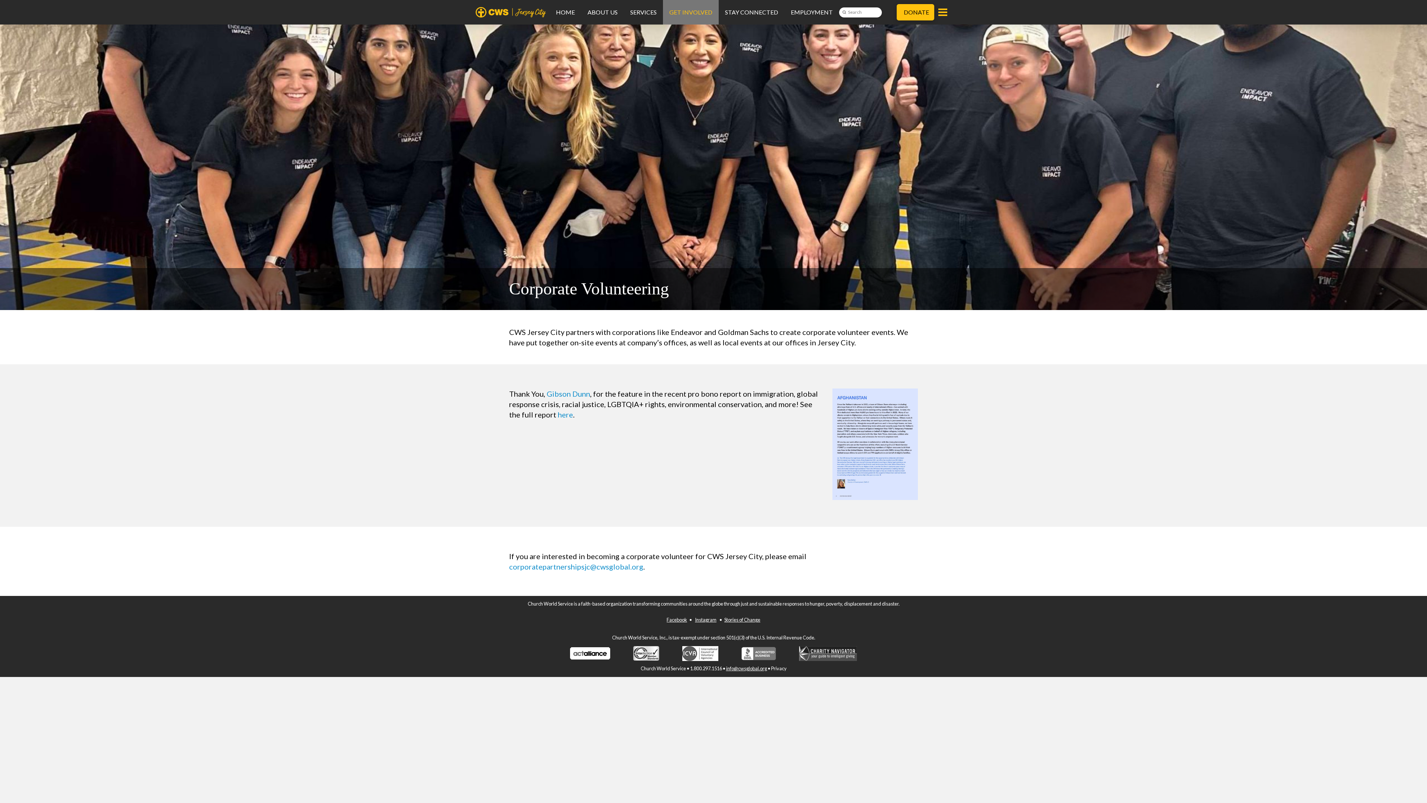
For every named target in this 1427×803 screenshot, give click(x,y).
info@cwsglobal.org (746, 668)
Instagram (705, 620)
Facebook (677, 620)
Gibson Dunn (568, 393)
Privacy (779, 668)
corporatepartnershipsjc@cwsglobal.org (576, 566)
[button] (942, 12)
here (565, 414)
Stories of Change (742, 620)
